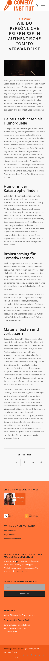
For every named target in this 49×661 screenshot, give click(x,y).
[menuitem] (35, 5)
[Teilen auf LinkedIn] (33, 462)
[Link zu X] (24, 655)
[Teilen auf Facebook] (8, 462)
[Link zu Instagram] (32, 655)
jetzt (18, 561)
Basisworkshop (10, 530)
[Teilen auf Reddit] (41, 462)
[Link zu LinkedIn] (36, 655)
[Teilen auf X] (16, 462)
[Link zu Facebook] (28, 655)
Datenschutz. (22, 571)
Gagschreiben (9, 534)
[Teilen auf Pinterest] (25, 462)
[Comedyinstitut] (20, 5)
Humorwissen (24, 19)
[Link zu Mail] (43, 655)
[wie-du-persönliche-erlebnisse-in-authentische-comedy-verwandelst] (24, 68)
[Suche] (35, 5)
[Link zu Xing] (39, 655)
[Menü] (41, 5)
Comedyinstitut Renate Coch (16, 620)
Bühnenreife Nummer (12, 538)
